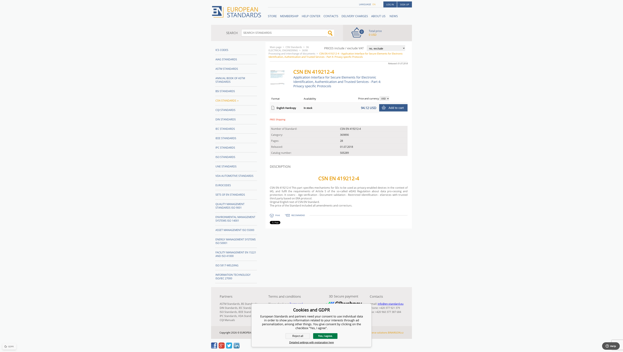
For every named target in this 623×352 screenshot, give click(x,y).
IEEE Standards (225, 138)
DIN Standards (225, 119)
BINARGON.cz (395, 332)
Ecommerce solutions (375, 332)
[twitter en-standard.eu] (229, 347)
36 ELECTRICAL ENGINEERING (289, 48)
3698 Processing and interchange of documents (292, 52)
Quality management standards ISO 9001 (229, 205)
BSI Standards (225, 91)
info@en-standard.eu (390, 304)
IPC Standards (225, 147)
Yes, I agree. (325, 336)
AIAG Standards (226, 59)
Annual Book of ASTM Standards (230, 80)
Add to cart (396, 107)
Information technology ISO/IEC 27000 (232, 276)
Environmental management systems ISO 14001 (235, 218)
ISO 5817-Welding (226, 265)
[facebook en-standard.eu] (214, 347)
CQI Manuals (227, 320)
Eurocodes (223, 185)
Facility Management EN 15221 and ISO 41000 (235, 254)
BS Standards (249, 304)
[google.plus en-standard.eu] (222, 347)
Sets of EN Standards (230, 194)
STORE (272, 16)
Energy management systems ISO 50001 (235, 241)
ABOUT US (378, 16)
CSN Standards (294, 47)
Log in (390, 4)
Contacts (331, 16)
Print (277, 215)
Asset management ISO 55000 (234, 230)
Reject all (297, 336)
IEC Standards (225, 129)
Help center (311, 16)
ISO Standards (225, 157)
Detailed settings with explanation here (311, 342)
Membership (289, 16)
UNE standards (226, 166)
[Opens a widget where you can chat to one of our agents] (611, 346)
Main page (275, 47)
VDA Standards (247, 316)
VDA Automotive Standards (234, 176)
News (394, 16)
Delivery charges (355, 16)
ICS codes (221, 50)
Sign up (404, 4)
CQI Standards (225, 110)
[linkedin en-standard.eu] (236, 347)
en (374, 4)
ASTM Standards (226, 69)
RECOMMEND (298, 215)
